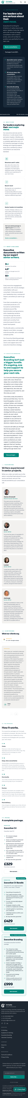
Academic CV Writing (7, 1032)
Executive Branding (6, 1035)
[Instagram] (4, 1023)
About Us (3, 1045)
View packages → (11, 455)
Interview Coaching (6, 1037)
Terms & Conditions (6, 1054)
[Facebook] (2, 1023)
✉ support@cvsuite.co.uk (8, 1020)
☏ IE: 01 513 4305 (6, 1018)
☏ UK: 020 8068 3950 (7, 1016)
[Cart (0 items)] (20, 2)
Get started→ (14, 928)
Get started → (14, 871)
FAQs (2, 1047)
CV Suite (16, 1082)
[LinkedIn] (7, 1023)
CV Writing (4, 1030)
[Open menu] (25, 2)
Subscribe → (14, 1077)
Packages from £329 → (12, 52)
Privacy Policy (5, 1057)
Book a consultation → (12, 47)
